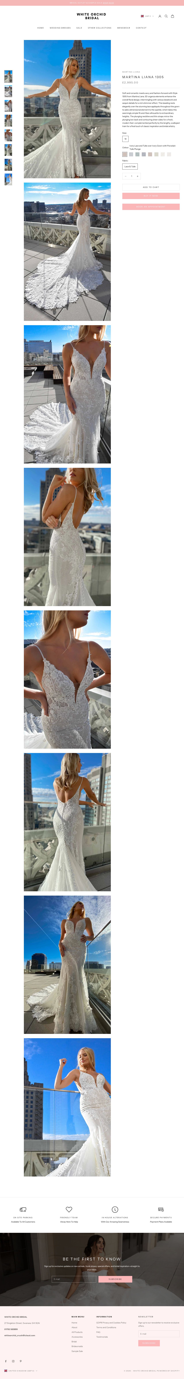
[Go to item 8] (8, 179)
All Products (77, 1332)
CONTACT (141, 28)
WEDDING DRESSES (60, 28)
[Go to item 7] (8, 165)
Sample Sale (77, 1351)
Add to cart (151, 187)
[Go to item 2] (8, 91)
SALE (79, 28)
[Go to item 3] (8, 106)
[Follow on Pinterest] (20, 1361)
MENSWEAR (123, 28)
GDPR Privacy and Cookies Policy (111, 1322)
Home (40, 28)
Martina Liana (131, 72)
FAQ (98, 1332)
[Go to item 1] (8, 76)
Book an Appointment (150, 207)
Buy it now (151, 196)
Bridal (74, 1341)
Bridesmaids (77, 1346)
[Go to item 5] (8, 135)
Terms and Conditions (106, 1327)
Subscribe (115, 1279)
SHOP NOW (108, 3)
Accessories (77, 1337)
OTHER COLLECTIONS (100, 28)
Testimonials (102, 1337)
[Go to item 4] (8, 120)
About (74, 1327)
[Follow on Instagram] (13, 1361)
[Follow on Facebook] (5, 1361)
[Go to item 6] (8, 150)
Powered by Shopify (168, 1371)
